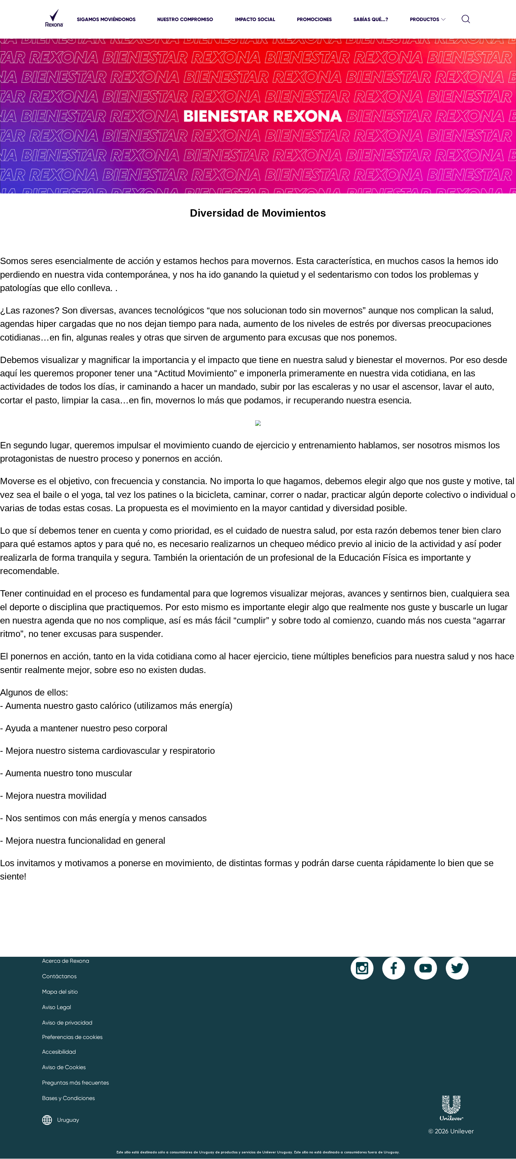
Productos (424, 19)
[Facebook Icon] (394, 968)
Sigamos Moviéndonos (106, 19)
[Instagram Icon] (362, 968)
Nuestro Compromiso (185, 19)
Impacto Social (255, 19)
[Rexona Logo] (54, 30)
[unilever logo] (451, 1123)
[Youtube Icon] (425, 968)
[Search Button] (466, 19)
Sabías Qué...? (370, 19)
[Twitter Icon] (457, 968)
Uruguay (68, 1120)
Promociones (314, 19)
